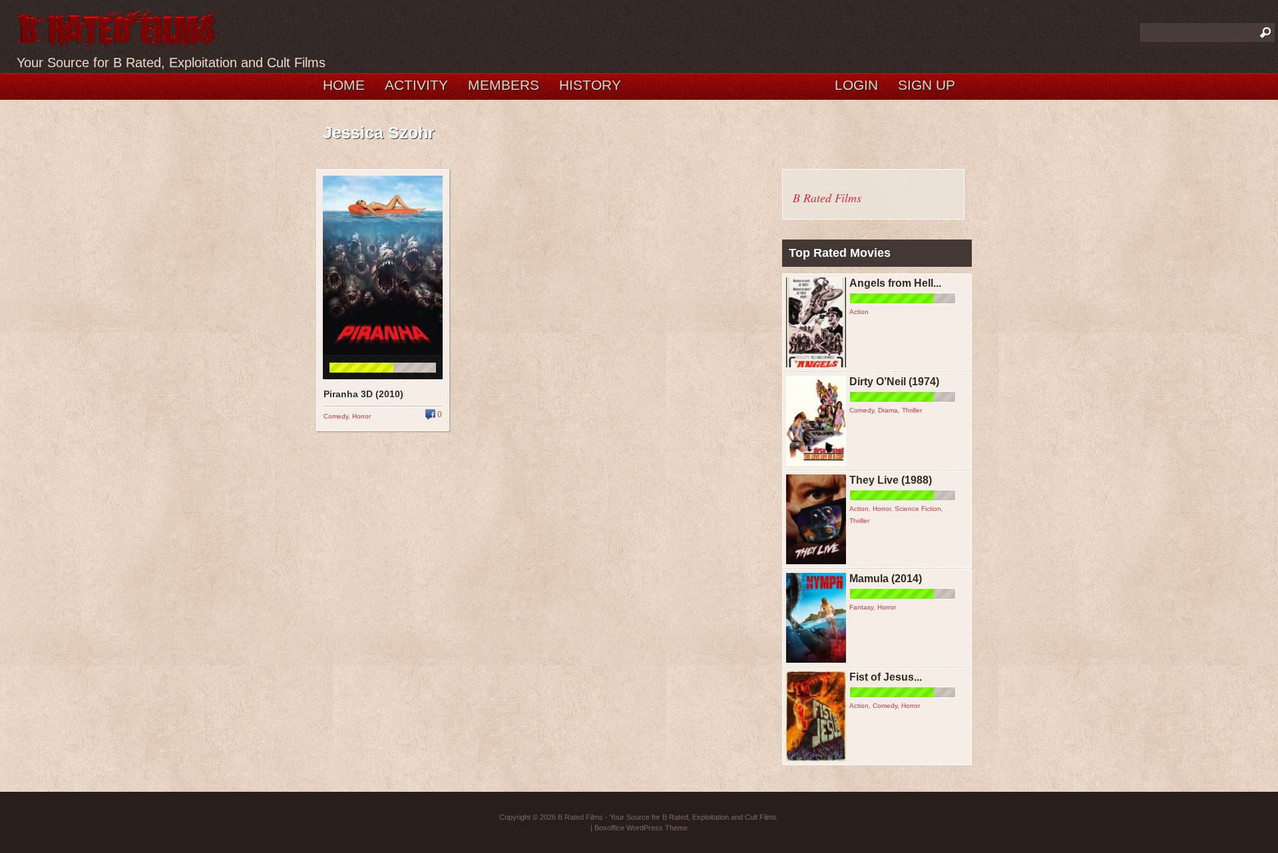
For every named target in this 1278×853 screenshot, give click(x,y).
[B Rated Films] (118, 43)
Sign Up (926, 84)
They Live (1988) (890, 480)
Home (344, 84)
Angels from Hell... (895, 283)
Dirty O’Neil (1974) (894, 381)
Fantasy (861, 607)
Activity (416, 84)
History (590, 84)
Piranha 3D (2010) (363, 394)
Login (856, 84)
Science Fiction (918, 508)
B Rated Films (827, 198)
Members (503, 84)
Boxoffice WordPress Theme (641, 828)
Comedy (335, 416)
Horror (361, 416)
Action (859, 311)
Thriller (912, 410)
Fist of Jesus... (885, 677)
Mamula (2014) (885, 578)
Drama (888, 410)
